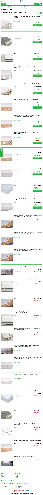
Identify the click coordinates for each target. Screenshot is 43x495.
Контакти (33, 0)
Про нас (16, 475)
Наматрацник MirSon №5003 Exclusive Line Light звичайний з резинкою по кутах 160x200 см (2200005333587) (27, 312)
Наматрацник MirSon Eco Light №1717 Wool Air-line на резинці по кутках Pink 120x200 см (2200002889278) (27, 329)
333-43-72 (16, 1)
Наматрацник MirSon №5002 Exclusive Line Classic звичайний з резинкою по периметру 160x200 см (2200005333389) (27, 358)
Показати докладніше (17, 21)
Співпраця (37, 0)
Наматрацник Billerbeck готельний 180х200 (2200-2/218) (24, 456)
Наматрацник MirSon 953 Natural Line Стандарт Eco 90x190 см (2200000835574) (25, 150)
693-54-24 (10, 1)
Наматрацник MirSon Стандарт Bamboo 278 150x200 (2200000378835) (26, 99)
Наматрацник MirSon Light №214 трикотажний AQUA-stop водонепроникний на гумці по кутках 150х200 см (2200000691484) (28, 216)
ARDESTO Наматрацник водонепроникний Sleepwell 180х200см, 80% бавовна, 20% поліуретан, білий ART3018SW (26, 346)
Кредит (40, 0)
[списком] (41, 13)
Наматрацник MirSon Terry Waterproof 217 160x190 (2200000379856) (26, 83)
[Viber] (20, 1)
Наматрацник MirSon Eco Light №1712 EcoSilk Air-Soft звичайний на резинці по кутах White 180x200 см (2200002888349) (28, 50)
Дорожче (15, 12)
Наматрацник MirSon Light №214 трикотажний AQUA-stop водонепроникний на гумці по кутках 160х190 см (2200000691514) (28, 233)
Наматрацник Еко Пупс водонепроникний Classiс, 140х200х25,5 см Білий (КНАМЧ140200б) (27, 182)
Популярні (20, 12)
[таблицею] (39, 13)
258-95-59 (4, 1)
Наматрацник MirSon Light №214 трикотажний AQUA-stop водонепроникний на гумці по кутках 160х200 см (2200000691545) (28, 250)
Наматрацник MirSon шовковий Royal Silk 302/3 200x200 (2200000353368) (27, 440)
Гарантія (30, 0)
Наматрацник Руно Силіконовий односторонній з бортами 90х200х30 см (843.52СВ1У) (27, 17)
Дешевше (10, 12)
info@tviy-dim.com (18, 487)
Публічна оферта (39, 1)
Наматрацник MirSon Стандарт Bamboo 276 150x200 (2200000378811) (26, 166)
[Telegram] (26, 483)
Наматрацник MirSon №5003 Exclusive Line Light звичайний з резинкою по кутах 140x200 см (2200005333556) (27, 278)
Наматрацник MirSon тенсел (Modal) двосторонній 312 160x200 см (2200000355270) (26, 424)
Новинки (25, 12)
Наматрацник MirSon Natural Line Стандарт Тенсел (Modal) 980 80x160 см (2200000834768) (27, 133)
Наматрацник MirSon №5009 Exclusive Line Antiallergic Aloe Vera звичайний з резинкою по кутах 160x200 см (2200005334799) (27, 116)
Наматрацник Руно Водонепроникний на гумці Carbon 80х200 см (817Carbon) (25, 34)
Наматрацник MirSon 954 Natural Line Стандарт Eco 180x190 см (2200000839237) (25, 199)
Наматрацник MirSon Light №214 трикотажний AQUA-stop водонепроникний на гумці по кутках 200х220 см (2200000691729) (28, 295)
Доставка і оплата (26, 0)
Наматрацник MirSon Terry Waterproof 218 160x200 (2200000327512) (26, 374)
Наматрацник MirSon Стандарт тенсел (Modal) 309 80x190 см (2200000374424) (25, 67)
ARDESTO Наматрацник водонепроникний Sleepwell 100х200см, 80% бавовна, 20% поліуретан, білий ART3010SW (26, 267)
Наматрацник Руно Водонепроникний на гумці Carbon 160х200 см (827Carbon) (26, 407)
